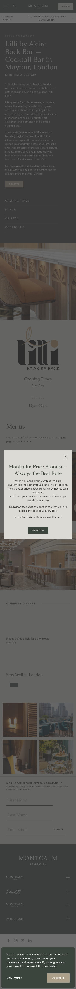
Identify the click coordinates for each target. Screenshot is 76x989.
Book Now (38, 530)
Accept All (58, 978)
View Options (14, 978)
